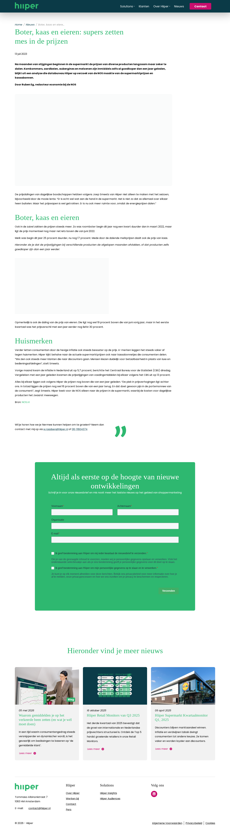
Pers (68, 809)
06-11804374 (79, 429)
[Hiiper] (26, 6)
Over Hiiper (73, 793)
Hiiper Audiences (110, 798)
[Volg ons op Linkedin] (154, 794)
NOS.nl (26, 402)
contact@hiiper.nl (39, 808)
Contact (71, 804)
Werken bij (72, 798)
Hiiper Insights (108, 793)
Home (18, 24)
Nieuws (30, 24)
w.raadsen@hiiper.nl (55, 429)
